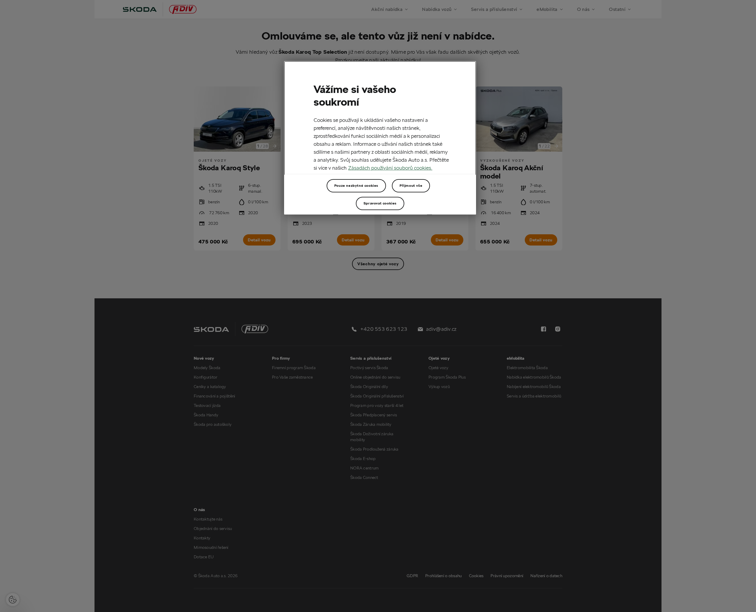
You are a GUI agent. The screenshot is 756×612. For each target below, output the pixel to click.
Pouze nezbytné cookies (356, 185)
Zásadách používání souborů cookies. (390, 168)
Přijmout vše (411, 185)
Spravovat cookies (380, 203)
